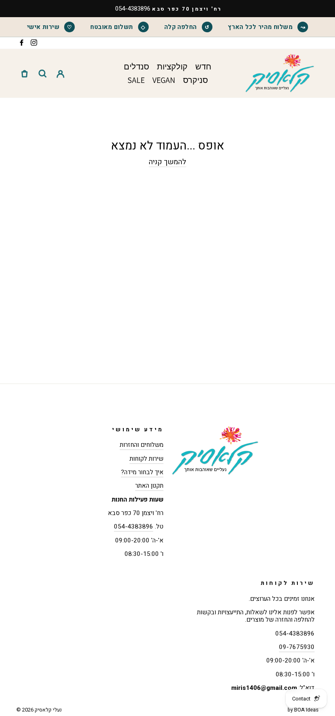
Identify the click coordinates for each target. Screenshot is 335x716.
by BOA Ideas (303, 710)
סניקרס (195, 80)
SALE (136, 80)
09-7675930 (297, 646)
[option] (167, 8)
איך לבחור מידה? (142, 472)
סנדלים (136, 66)
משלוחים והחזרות (141, 444)
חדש (203, 66)
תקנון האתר (149, 485)
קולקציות (172, 66)
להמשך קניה (167, 162)
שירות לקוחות (146, 458)
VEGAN (163, 80)
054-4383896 (133, 526)
